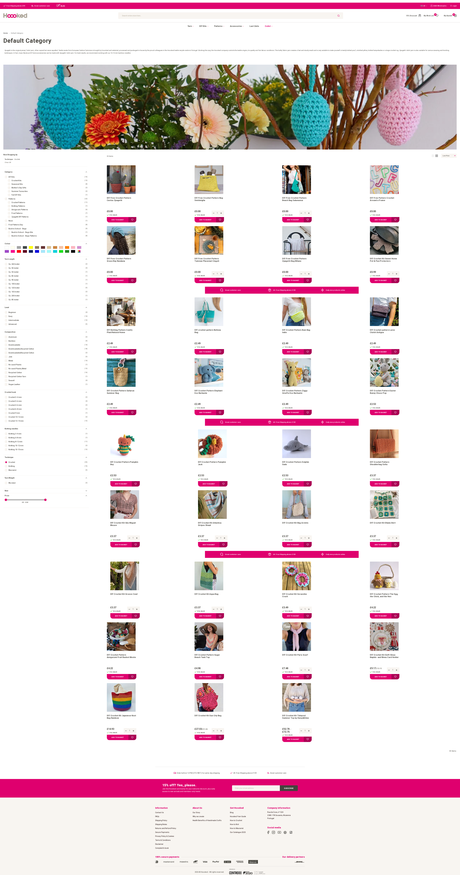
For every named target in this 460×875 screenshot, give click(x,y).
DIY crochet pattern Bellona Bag (208, 331)
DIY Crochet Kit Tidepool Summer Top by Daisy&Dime (295, 716)
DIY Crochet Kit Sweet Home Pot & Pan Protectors (383, 260)
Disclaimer (159, 844)
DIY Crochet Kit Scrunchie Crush (294, 595)
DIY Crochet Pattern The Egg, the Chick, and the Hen (384, 595)
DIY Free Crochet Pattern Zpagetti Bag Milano (294, 260)
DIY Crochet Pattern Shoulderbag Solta (379, 463)
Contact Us (159, 812)
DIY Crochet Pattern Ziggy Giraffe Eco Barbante (294, 392)
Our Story (196, 812)
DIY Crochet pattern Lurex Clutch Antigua (382, 331)
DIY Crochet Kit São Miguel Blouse (123, 524)
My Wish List (430, 16)
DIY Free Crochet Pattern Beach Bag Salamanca (294, 199)
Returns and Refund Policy (165, 828)
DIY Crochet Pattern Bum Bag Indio (296, 331)
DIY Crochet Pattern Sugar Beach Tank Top (207, 656)
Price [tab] (7, 496)
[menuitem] (190, 26)
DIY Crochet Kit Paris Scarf (295, 655)
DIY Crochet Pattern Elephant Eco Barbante (208, 392)
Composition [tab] (10, 332)
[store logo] (59, 15)
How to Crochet (236, 820)
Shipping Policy (161, 820)
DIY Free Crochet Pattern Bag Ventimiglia (209, 199)
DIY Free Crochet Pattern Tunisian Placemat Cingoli (207, 260)
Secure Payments (162, 832)
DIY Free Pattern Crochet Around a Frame (382, 199)
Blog (231, 812)
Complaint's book (162, 848)
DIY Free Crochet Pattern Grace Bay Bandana (119, 260)
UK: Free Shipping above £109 (284, 290)
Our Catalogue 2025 (238, 832)
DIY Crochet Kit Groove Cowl (124, 594)
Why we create (198, 816)
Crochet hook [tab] (10, 392)
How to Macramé (236, 828)
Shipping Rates (161, 824)
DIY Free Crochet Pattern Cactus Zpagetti (119, 199)
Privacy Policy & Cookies (164, 836)
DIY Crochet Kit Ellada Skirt (383, 523)
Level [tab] (7, 307)
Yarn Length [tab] (9, 259)
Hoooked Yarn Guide (238, 816)
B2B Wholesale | (440, 6)
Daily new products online (335, 290)
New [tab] (6, 491)
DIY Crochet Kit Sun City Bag (208, 715)
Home (5, 33)
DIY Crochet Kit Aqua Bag (206, 594)
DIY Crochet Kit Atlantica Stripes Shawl (209, 524)
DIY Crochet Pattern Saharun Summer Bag (120, 392)
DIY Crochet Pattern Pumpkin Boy (124, 463)
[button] (424, 6)
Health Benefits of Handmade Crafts (207, 820)
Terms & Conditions (163, 840)
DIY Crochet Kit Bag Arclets (295, 523)
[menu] (230, 26)
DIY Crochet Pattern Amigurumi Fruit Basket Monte (121, 656)
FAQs (157, 816)
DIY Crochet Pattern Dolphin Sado (295, 463)
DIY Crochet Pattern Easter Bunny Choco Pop (383, 392)
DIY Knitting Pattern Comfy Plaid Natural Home (119, 331)
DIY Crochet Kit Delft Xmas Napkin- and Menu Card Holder (384, 656)
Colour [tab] (7, 244)
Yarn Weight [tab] (9, 478)
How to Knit (234, 824)
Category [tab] (8, 172)
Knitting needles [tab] (11, 429)
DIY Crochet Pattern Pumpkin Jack (212, 463)
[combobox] (230, 15)
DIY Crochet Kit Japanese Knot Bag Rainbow (121, 716)
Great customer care (233, 290)
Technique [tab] (9, 457)
